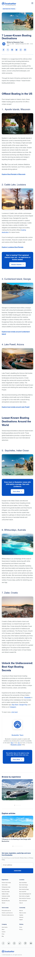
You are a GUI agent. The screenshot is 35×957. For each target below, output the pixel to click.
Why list (21, 910)
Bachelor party (5, 898)
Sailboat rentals (5, 893)
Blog (3, 936)
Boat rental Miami (23, 882)
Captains (21, 915)
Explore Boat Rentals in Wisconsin (13, 174)
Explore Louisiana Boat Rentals (12, 247)
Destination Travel (9, 8)
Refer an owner (22, 912)
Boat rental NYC (22, 891)
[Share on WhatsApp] (20, 50)
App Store (15, 705)
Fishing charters (5, 889)
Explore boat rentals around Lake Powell (15, 407)
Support (21, 919)
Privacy (21, 929)
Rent (12, 743)
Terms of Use (23, 858)
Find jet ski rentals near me (8, 915)
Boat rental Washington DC (25, 893)
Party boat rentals (6, 891)
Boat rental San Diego (24, 889)
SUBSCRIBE (17, 870)
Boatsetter (27, 697)
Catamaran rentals (6, 896)
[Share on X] (8, 50)
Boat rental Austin (23, 900)
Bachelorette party (6, 900)
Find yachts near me (6, 910)
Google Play (23, 705)
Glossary (21, 917)
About (3, 929)
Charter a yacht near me (7, 912)
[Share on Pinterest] (12, 50)
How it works (4, 927)
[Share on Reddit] (16, 50)
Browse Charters (16, 264)
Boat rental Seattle (23, 887)
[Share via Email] (25, 50)
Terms (20, 927)
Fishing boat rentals (6, 887)
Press (3, 934)
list (19, 743)
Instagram (13, 707)
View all (3, 903)
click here (14, 712)
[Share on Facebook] (3, 50)
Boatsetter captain (16, 744)
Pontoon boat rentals (6, 882)
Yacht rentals (4, 884)
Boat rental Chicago (23, 884)
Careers (3, 931)
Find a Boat (16, 491)
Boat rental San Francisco (25, 898)
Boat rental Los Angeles (24, 896)
